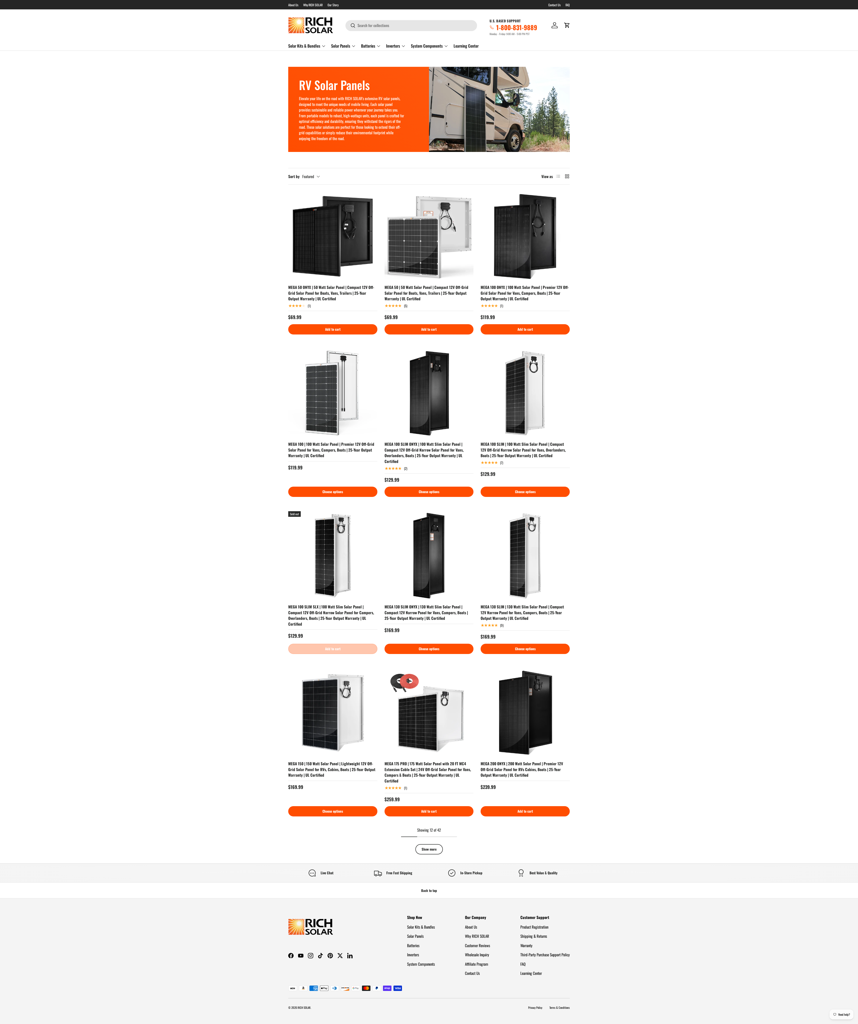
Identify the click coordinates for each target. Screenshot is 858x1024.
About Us (293, 4)
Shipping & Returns (533, 936)
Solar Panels (340, 46)
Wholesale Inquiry (477, 954)
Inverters (393, 46)
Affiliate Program (476, 964)
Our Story (333, 4)
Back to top (429, 890)
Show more (429, 849)
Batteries (368, 46)
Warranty (526, 945)
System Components (427, 46)
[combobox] (411, 25)
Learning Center (466, 46)
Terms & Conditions (559, 1007)
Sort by (294, 176)
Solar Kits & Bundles (304, 46)
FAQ (568, 4)
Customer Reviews (477, 945)
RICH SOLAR (304, 1007)
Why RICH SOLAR (313, 4)
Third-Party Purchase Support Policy (545, 954)
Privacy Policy (535, 1007)
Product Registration (534, 927)
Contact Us (554, 4)
